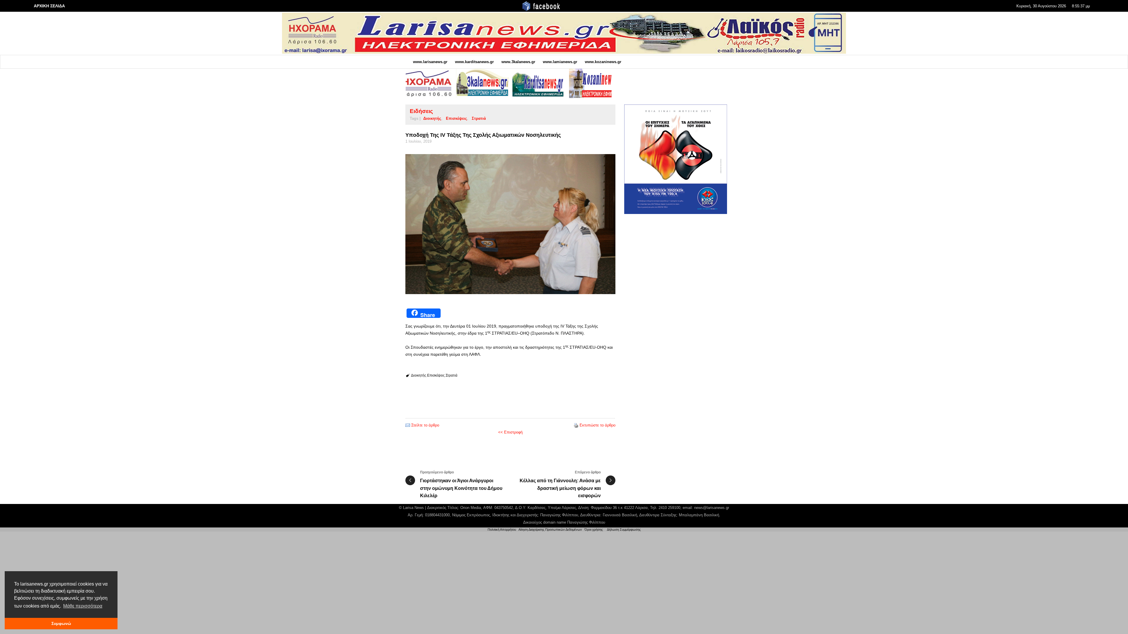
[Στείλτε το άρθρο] (407, 425)
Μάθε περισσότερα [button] (82, 605)
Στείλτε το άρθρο (425, 425)
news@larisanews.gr (711, 507)
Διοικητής (432, 118)
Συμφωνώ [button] (61, 623)
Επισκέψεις (456, 118)
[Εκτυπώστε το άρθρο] (576, 425)
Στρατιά (479, 118)
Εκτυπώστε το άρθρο (597, 425)
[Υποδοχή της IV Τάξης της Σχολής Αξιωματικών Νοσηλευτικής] (510, 224)
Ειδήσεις (421, 111)
